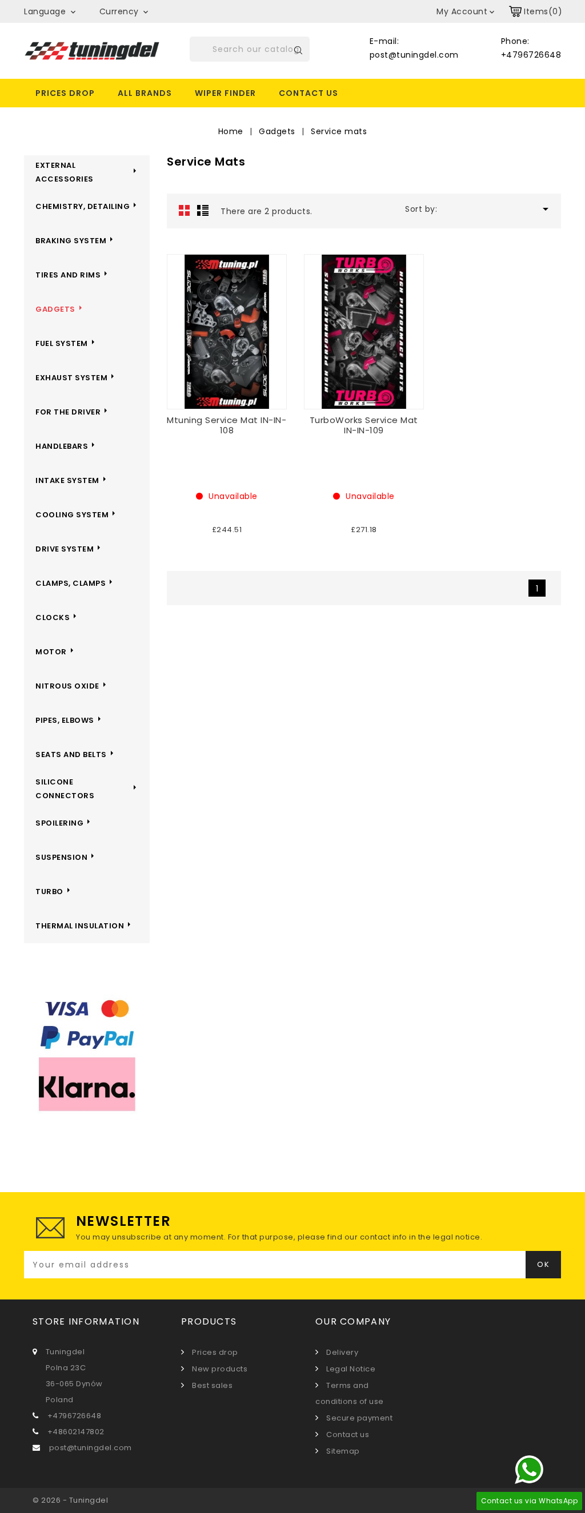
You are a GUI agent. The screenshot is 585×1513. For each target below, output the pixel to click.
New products (218, 1368)
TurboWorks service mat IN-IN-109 (364, 425)
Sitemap (342, 1451)
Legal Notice (349, 1368)
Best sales (211, 1385)
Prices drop (65, 93)
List (203, 210)
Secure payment (358, 1418)
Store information (86, 1321)
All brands (145, 93)
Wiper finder (225, 93)
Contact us (308, 93)
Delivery (341, 1352)
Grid (184, 210)
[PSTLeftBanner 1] (87, 1056)
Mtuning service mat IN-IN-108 (226, 425)
